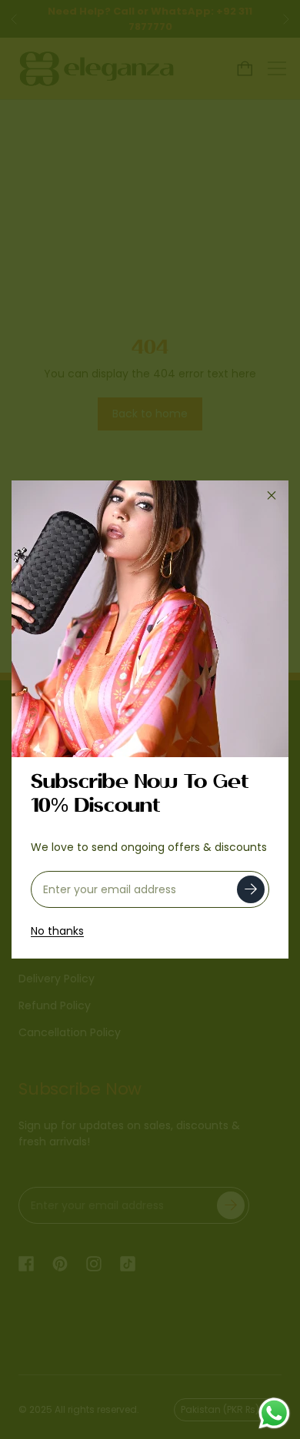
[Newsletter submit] (251, 889)
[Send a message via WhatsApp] (274, 1413)
